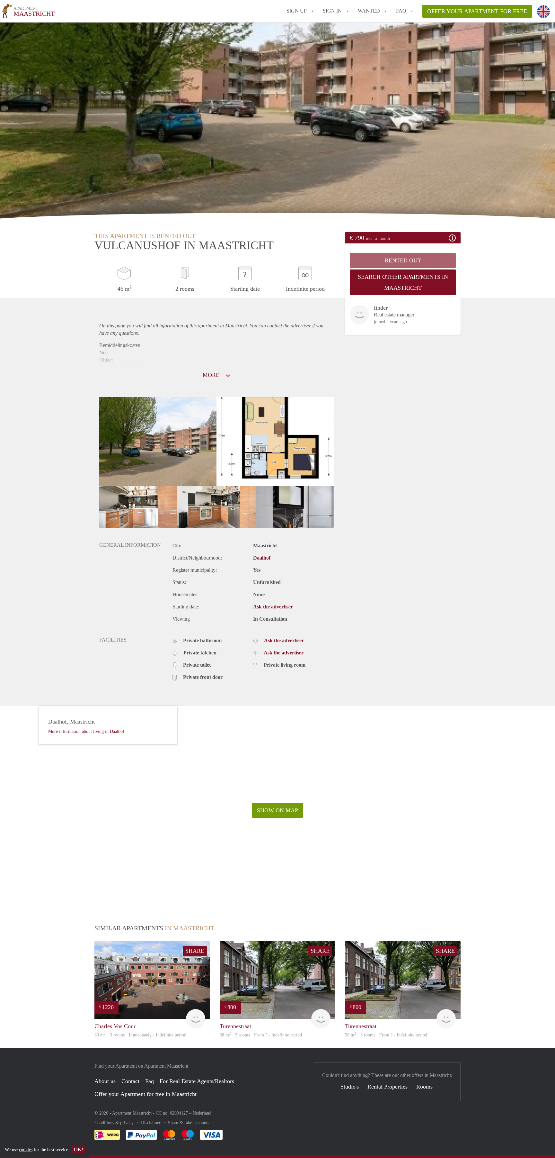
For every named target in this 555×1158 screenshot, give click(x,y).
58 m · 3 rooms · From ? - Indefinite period (261, 1035)
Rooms (424, 1086)
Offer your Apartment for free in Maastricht (145, 1094)
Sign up (296, 11)
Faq (149, 1081)
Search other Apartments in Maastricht (403, 282)
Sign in (332, 11)
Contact (130, 1081)
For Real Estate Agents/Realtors (197, 1081)
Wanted (369, 11)
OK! (78, 1149)
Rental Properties (387, 1086)
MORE (212, 375)
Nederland (202, 1113)
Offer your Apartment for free (477, 11)
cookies (25, 1149)
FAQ (401, 11)
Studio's (349, 1086)
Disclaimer (151, 1122)
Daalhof (261, 558)
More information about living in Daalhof (86, 731)
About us (105, 1081)
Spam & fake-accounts (188, 1122)
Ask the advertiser (273, 606)
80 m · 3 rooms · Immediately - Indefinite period (140, 1035)
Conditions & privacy (114, 1122)
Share (194, 951)
